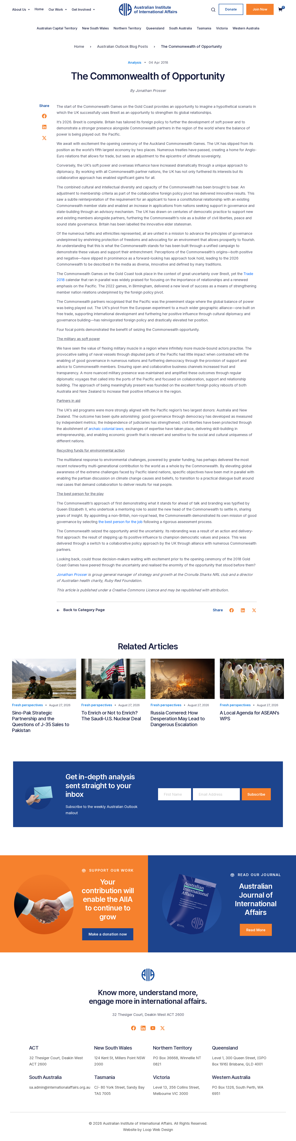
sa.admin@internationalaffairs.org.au (59, 1087)
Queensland (155, 28)
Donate (231, 9)
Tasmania (204, 28)
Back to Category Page (83, 610)
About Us (19, 9)
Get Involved (81, 9)
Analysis (134, 62)
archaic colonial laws (106, 429)
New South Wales (95, 28)
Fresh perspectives (27, 705)
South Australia (180, 28)
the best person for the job (120, 522)
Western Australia (246, 28)
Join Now (260, 9)
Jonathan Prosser (72, 574)
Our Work (56, 9)
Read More (255, 930)
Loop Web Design (158, 1130)
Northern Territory (127, 28)
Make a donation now (108, 934)
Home (39, 9)
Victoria (222, 28)
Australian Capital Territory (57, 28)
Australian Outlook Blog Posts (122, 46)
